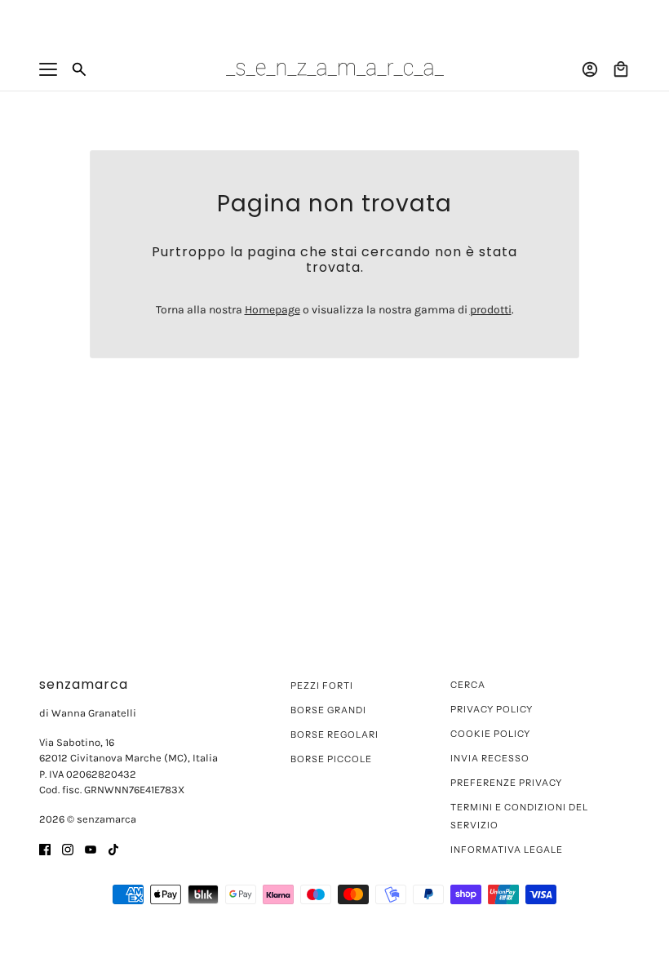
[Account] (590, 69)
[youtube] (90, 848)
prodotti (491, 310)
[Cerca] (79, 69)
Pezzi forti (321, 685)
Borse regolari (334, 734)
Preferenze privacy (506, 782)
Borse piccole (331, 759)
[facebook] (45, 848)
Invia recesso (489, 758)
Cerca (467, 684)
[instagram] (67, 848)
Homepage (272, 310)
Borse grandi (328, 710)
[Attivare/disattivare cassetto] (48, 69)
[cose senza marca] (335, 69)
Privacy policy (491, 709)
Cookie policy (490, 733)
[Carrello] (621, 69)
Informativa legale (506, 849)
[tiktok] (113, 848)
